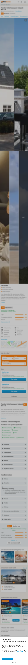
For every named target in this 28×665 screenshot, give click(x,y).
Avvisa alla (20, 659)
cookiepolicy (4, 652)
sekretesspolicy (20, 651)
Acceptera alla (7, 659)
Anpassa (14, 662)
